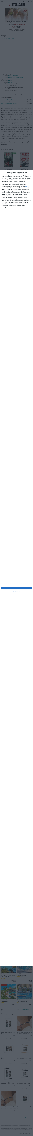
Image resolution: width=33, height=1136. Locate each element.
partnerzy (27, 186)
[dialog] (16, 568)
